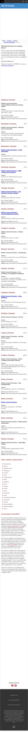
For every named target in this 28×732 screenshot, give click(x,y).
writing (17, 526)
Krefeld (5, 488)
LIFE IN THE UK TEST (14, 704)
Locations (9, 40)
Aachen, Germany (7, 209)
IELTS (3, 40)
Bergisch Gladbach (8, 506)
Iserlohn (6, 501)
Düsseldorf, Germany (8, 124)
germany (15, 40)
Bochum (6, 472)
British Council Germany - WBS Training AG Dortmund (11, 171)
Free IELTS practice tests (7, 65)
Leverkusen (7, 499)
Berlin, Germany (7, 379)
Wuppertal (6, 481)
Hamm (5, 508)
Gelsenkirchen (7, 463)
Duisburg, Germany (8, 100)
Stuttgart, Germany (8, 313)
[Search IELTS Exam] (23, 1)
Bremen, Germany (7, 249)
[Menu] (26, 1)
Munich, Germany (7, 439)
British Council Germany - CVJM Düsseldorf (11, 150)
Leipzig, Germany (7, 333)
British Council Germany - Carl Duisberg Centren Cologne (11, 192)
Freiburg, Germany (8, 355)
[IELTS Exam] (2, 1)
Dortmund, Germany (8, 167)
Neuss (5, 495)
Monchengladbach (8, 504)
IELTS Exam (8, 5)
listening (9, 526)
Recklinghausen (8, 477)
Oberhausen (7, 470)
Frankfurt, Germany (8, 228)
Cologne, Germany (7, 188)
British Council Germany (9, 402)
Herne (5, 475)
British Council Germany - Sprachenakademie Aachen (10, 213)
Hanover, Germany (7, 268)
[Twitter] (15, 686)
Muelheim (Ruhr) (8, 468)
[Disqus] (14, 593)
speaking (24, 526)
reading (14, 526)
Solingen (6, 486)
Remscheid (6, 493)
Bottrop (5, 466)
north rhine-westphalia (9, 42)
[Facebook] (12, 686)
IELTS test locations (12, 544)
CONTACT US (14, 695)
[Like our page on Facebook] (14, 727)
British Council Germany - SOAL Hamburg (11, 296)
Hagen (5, 490)
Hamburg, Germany (8, 292)
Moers (5, 484)
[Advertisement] (14, 24)
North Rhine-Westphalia (9, 497)
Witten (5, 479)
